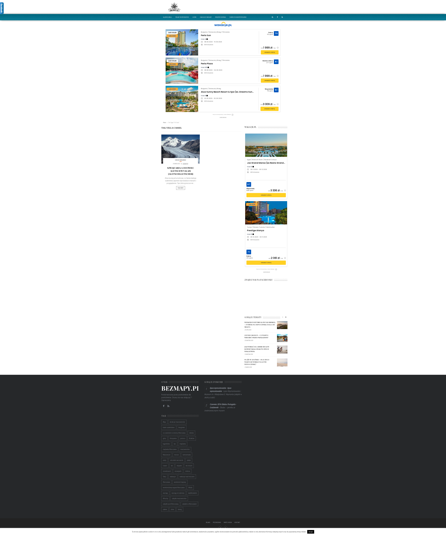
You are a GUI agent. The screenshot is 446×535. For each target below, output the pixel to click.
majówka (183, 444)
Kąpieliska (167, 17)
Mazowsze (166, 455)
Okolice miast (206, 17)
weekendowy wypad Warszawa (174, 488)
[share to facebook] (277, 17)
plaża (189, 460)
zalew (165, 509)
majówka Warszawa (170, 449)
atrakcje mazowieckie (177, 422)
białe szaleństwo (169, 427)
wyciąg (165, 493)
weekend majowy (180, 482)
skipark (179, 466)
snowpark (178, 471)
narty (164, 460)
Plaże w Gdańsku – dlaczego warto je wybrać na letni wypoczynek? (256, 362)
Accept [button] (311, 532)
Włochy (165, 498)
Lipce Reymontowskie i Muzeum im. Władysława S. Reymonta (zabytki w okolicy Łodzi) (223, 394)
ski (172, 466)
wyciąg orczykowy (178, 493)
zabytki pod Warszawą (170, 504)
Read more (181, 188)
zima (172, 509)
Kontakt (237, 522)
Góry (194, 17)
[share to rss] (282, 17)
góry (164, 438)
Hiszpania (173, 438)
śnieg (180, 509)
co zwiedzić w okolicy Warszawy (174, 433)
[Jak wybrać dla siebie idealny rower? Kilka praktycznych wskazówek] (282, 349)
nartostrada (187, 455)
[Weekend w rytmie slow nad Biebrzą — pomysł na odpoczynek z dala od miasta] (282, 325)
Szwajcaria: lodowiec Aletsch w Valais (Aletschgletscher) (180, 171)
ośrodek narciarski (176, 460)
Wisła (190, 488)
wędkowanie (192, 493)
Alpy (164, 422)
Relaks (208, 522)
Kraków (191, 438)
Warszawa (166, 482)
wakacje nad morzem (187, 477)
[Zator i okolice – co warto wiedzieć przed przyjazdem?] (282, 338)
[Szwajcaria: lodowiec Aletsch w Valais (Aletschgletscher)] (180, 149)
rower (165, 466)
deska (191, 433)
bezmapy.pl (185, 164)
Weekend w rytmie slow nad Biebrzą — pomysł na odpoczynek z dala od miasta (259, 324)
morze (176, 455)
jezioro (182, 438)
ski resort (189, 466)
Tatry (164, 477)
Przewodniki (220, 17)
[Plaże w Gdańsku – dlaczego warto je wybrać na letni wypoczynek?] (282, 362)
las (175, 444)
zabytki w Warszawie (189, 504)
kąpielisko (166, 444)
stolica (187, 471)
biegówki (181, 427)
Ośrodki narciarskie (180, 160)
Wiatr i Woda (228, 522)
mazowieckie (185, 449)
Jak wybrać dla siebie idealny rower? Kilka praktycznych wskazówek (256, 349)
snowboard (167, 471)
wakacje (173, 477)
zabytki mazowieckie (179, 498)
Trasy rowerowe (182, 17)
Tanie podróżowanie (237, 17)
